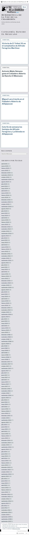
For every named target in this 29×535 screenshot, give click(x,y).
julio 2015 (5, 424)
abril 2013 (5, 485)
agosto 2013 (6, 476)
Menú (24, 7)
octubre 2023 (6, 204)
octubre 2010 (6, 514)
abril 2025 (5, 164)
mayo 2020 (5, 296)
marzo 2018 (6, 355)
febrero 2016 (6, 411)
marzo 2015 (6, 433)
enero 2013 (5, 492)
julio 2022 (5, 238)
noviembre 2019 (7, 310)
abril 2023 (5, 218)
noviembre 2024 (7, 175)
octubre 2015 (5, 418)
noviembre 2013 (7, 469)
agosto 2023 (6, 208)
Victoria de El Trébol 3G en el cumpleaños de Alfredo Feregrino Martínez (14, 45)
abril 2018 (5, 352)
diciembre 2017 (6, 361)
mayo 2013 (5, 483)
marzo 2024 (6, 193)
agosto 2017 (6, 370)
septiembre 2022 (7, 233)
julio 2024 (5, 184)
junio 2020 (5, 294)
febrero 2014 (6, 463)
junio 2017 (5, 375)
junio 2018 (5, 348)
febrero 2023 (6, 222)
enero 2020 (5, 305)
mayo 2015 (5, 429)
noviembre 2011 (6, 510)
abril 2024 (5, 191)
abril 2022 (5, 245)
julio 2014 (5, 451)
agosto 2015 (6, 422)
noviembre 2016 (7, 391)
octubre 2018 (6, 339)
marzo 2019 (6, 328)
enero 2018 (5, 359)
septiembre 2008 (7, 519)
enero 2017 (5, 386)
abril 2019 (5, 325)
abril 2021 (5, 271)
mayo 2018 (5, 350)
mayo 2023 (5, 215)
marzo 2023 (6, 220)
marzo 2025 (6, 166)
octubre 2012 (6, 499)
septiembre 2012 (7, 501)
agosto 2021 (6, 262)
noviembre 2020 (7, 283)
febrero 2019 (6, 330)
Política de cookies (16, 528)
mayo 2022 (5, 242)
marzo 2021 (6, 274)
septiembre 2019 (7, 314)
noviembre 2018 (7, 337)
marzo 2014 (6, 460)
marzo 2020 (6, 301)
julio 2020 (5, 292)
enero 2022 (5, 251)
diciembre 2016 (6, 388)
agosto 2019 (5, 316)
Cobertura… (6, 39)
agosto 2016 (6, 397)
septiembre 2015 (7, 420)
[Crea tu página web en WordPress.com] (14, 2)
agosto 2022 (6, 236)
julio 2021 (5, 265)
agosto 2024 (6, 182)
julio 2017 (5, 373)
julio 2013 (5, 478)
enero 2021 (5, 278)
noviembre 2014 (7, 442)
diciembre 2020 (7, 280)
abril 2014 (5, 458)
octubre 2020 (6, 285)
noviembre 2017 (7, 364)
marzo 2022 (6, 247)
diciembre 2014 (7, 440)
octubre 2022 (6, 231)
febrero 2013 (6, 490)
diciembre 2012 (7, 494)
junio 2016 (5, 402)
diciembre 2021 (6, 253)
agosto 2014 (6, 449)
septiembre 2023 (7, 206)
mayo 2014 (6, 456)
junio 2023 (5, 213)
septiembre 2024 (7, 179)
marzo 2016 (5, 409)
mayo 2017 (5, 377)
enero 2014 (6, 465)
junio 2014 (5, 454)
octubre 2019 (6, 312)
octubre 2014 (6, 445)
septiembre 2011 (6, 512)
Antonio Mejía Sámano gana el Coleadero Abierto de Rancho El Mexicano (14, 73)
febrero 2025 (6, 168)
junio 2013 (5, 481)
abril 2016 (5, 406)
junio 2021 (5, 267)
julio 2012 (5, 505)
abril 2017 (5, 379)
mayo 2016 (6, 404)
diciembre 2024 (7, 173)
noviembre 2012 (7, 496)
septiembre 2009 (7, 517)
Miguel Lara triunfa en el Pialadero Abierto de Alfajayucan (13, 101)
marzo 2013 (6, 487)
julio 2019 (5, 319)
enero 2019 (5, 332)
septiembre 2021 (7, 260)
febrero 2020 (6, 303)
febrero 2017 (6, 384)
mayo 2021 (5, 269)
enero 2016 (5, 413)
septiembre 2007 (7, 521)
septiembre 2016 (7, 395)
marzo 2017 (5, 382)
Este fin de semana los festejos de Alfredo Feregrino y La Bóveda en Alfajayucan (13, 130)
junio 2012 (5, 508)
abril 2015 (5, 431)
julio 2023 (5, 211)
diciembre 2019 (6, 307)
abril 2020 (5, 298)
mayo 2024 (5, 188)
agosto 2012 (6, 503)
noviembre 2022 (7, 229)
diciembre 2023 (6, 199)
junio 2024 (5, 186)
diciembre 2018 (6, 334)
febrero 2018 (6, 357)
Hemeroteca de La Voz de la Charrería (12, 17)
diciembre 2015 (6, 415)
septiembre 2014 (7, 447)
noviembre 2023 (7, 202)
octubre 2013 (6, 472)
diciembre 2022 (6, 227)
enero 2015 (5, 438)
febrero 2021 (6, 276)
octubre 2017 (6, 366)
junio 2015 (5, 427)
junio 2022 (5, 240)
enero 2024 (5, 197)
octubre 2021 (6, 258)
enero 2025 (5, 170)
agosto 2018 (6, 343)
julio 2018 (5, 346)
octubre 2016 (6, 393)
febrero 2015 (6, 436)
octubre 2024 (6, 177)
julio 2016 (5, 400)
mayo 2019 (5, 323)
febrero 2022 (6, 249)
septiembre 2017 (7, 368)
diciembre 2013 (7, 467)
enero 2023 (5, 224)
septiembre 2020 (7, 287)
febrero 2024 (6, 195)
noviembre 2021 (7, 256)
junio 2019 (5, 321)
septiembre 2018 (7, 341)
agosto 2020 (6, 290)
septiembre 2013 (7, 474)
